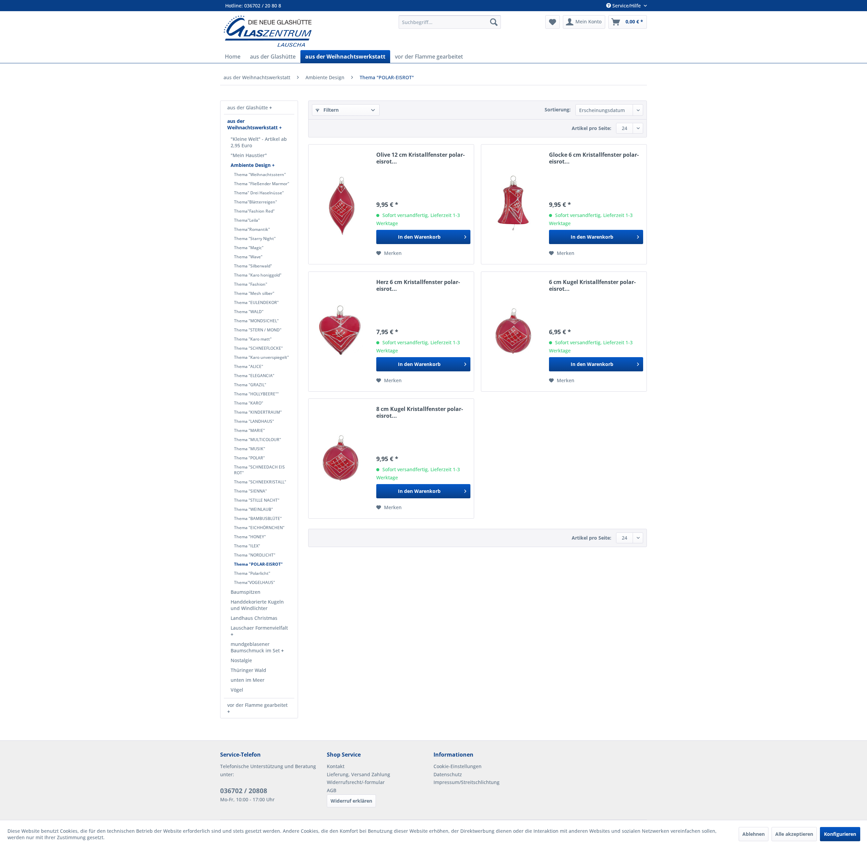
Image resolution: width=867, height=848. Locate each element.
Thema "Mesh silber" (254, 293)
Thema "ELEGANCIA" (254, 375)
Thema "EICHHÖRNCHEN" (259, 527)
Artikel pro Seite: (591, 128)
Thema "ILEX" (247, 546)
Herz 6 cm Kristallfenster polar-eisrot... (418, 285)
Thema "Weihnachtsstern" (260, 174)
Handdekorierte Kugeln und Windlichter (257, 605)
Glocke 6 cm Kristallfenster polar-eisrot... (594, 158)
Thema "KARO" (248, 403)
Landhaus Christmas (254, 618)
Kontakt (335, 766)
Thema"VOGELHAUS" (254, 582)
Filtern (330, 110)
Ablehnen (753, 834)
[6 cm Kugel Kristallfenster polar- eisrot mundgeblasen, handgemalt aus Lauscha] (513, 332)
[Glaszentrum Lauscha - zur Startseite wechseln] (307, 31)
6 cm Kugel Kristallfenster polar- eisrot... (592, 285)
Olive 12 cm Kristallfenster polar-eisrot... (420, 158)
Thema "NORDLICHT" (254, 555)
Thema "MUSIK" (249, 449)
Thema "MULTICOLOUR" (257, 439)
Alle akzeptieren (794, 834)
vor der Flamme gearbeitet (257, 705)
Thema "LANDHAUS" (254, 421)
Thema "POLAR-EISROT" (258, 564)
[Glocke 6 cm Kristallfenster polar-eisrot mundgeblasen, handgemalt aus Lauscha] (513, 204)
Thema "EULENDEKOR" (256, 302)
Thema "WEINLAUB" (253, 509)
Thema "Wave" (248, 257)
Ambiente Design (251, 165)
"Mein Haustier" (249, 155)
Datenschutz (448, 774)
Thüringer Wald (248, 670)
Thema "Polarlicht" (252, 573)
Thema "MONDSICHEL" (256, 321)
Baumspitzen (245, 592)
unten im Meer (248, 680)
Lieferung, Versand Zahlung (358, 774)
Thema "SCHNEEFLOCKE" (258, 348)
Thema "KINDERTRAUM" (258, 412)
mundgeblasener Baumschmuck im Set (256, 647)
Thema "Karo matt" (253, 339)
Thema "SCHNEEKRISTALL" (260, 482)
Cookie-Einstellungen (458, 766)
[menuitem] (450, 22)
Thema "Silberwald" (253, 266)
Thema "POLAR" (249, 458)
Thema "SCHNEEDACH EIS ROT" (259, 470)
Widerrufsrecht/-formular (356, 782)
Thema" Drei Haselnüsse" (259, 193)
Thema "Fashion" (250, 284)
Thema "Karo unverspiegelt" (261, 357)
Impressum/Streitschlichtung (467, 782)
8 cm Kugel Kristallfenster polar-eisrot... (419, 412)
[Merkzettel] (552, 22)
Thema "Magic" (248, 248)
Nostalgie (241, 660)
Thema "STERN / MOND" (257, 330)
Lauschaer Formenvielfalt (259, 628)
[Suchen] (494, 22)
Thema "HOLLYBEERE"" (256, 394)
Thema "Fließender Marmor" (261, 184)
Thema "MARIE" (249, 430)
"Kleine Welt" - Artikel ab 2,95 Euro (259, 142)
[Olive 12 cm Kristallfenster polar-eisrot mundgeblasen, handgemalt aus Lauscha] (340, 204)
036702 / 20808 (243, 790)
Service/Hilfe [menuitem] (626, 5)
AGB (331, 790)
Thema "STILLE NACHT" (256, 500)
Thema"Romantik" (252, 229)
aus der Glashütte (248, 107)
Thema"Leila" (247, 220)
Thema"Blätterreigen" (255, 202)
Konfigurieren (840, 834)
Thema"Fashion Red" (254, 211)
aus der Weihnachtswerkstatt (253, 124)
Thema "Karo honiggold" (257, 275)
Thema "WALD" (248, 311)
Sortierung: (558, 109)
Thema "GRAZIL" (250, 385)
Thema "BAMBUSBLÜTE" (258, 518)
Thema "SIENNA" (250, 491)
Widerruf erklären (351, 801)
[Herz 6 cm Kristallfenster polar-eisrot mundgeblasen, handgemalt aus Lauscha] (340, 332)
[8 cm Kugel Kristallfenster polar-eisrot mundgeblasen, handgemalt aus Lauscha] (340, 459)
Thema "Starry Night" (255, 238)
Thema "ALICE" (248, 366)
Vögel (237, 690)
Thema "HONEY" (250, 537)
